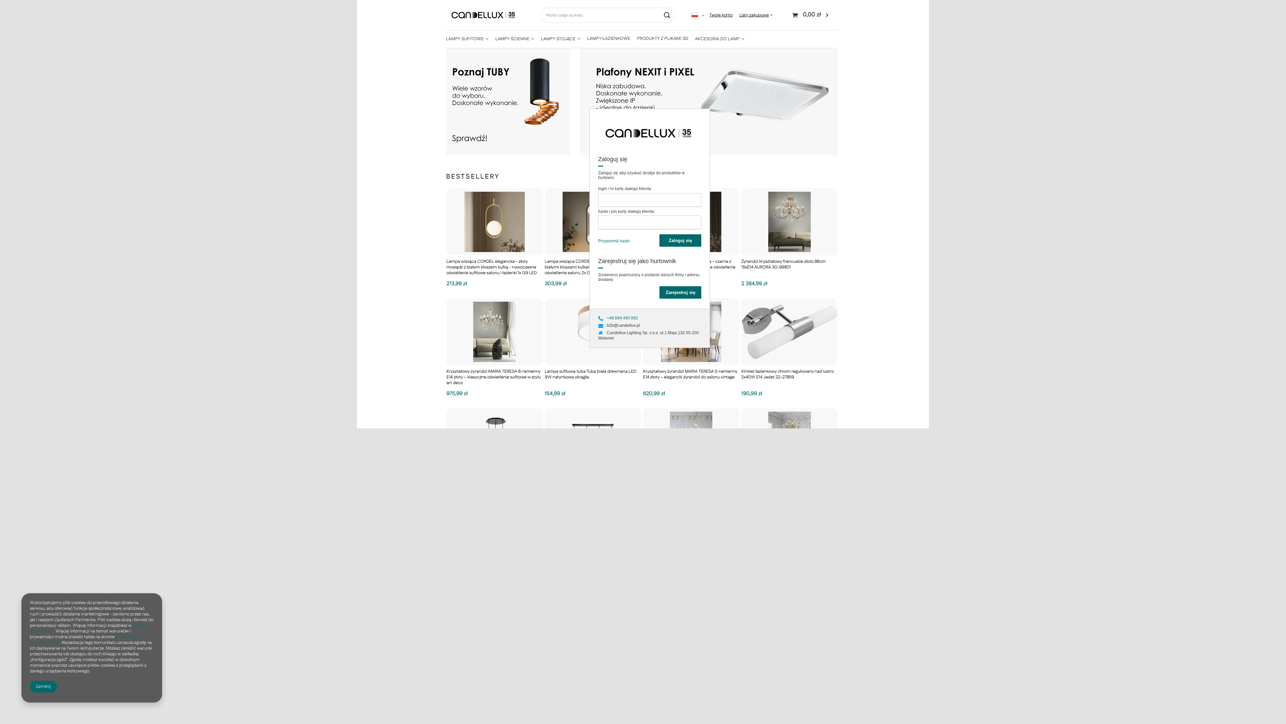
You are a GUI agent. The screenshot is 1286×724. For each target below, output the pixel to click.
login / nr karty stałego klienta (624, 188)
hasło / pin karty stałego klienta (626, 211)
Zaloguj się (680, 240)
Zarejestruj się (680, 292)
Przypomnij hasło (614, 241)
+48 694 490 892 (622, 318)
